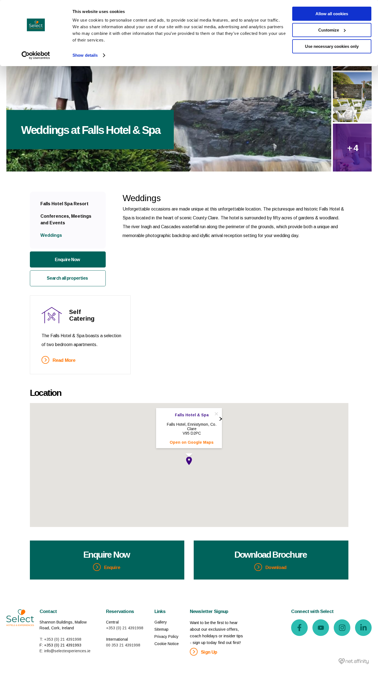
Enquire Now (67, 259)
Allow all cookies (331, 13)
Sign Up (208, 652)
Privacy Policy (166, 636)
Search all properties (67, 278)
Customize (328, 30)
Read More (63, 360)
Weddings (51, 235)
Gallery (160, 622)
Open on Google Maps (192, 442)
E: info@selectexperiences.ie (65, 651)
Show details (85, 55)
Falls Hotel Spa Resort (64, 203)
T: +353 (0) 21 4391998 (60, 639)
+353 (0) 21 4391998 (124, 628)
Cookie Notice (166, 643)
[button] (189, 461)
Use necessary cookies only (332, 46)
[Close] (216, 413)
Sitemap (161, 629)
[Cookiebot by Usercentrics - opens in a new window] (36, 55)
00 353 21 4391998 (123, 645)
